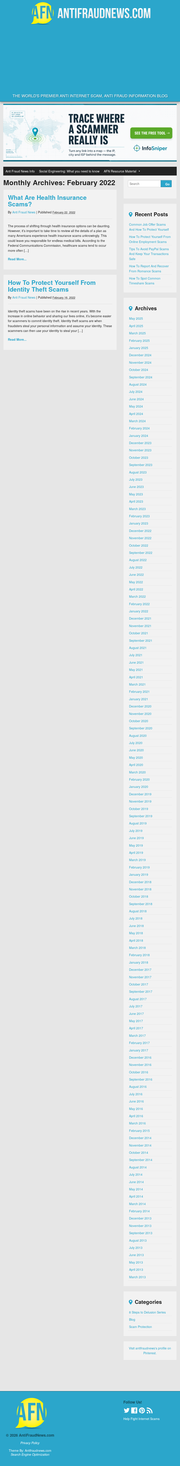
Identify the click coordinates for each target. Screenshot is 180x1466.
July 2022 (135, 567)
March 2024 (137, 421)
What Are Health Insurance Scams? (47, 201)
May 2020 (136, 757)
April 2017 (136, 1028)
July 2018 (135, 918)
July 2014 (135, 1174)
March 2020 (137, 772)
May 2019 (136, 845)
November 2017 (140, 977)
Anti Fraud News (23, 212)
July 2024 (135, 391)
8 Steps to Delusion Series (147, 1312)
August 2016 (138, 1086)
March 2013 (137, 1277)
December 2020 (140, 706)
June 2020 (136, 750)
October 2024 (138, 369)
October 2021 (138, 633)
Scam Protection (140, 1326)
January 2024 (138, 435)
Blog (132, 1319)
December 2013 (140, 1218)
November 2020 (140, 713)
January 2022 (138, 611)
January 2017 (138, 1050)
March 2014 (137, 1204)
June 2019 (136, 838)
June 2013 (136, 1255)
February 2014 (139, 1211)
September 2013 (140, 1233)
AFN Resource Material (120, 171)
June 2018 (136, 926)
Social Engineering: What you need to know (69, 171)
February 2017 (139, 1043)
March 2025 (137, 333)
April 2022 (136, 589)
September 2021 (140, 640)
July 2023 (135, 479)
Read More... (17, 259)
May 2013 (136, 1262)
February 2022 (139, 604)
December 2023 (140, 443)
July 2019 (135, 830)
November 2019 (140, 801)
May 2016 (136, 1108)
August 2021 (138, 647)
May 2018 (136, 933)
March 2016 (137, 1123)
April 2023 (136, 501)
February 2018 (139, 955)
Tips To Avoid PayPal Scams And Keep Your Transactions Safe (149, 254)
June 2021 (136, 662)
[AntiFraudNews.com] (90, 21)
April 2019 (136, 852)
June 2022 (136, 574)
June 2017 (136, 1013)
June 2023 (136, 486)
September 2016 (140, 1079)
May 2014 (136, 1189)
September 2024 (140, 377)
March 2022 (137, 596)
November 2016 (140, 1064)
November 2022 (140, 538)
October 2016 (138, 1072)
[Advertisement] (90, 58)
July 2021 (135, 655)
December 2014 (140, 1138)
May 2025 (136, 318)
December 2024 (140, 355)
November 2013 (140, 1225)
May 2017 (136, 1021)
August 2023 (138, 472)
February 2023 (139, 516)
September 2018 (140, 904)
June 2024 (136, 399)
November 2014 (140, 1145)
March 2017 (137, 1035)
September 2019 (140, 816)
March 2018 (137, 947)
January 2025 (138, 348)
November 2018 (140, 889)
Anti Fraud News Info (20, 171)
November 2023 (140, 450)
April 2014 (136, 1196)
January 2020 (138, 786)
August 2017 (138, 999)
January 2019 (138, 874)
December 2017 (140, 969)
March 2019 (137, 860)
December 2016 (140, 1057)
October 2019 (138, 809)
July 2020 (135, 743)
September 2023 (140, 465)
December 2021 (140, 618)
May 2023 (136, 494)
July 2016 (135, 1094)
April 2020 (136, 764)
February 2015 (139, 1130)
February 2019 (139, 867)
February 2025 (139, 340)
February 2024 (139, 428)
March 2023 (137, 509)
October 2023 (138, 457)
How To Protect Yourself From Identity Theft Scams (52, 286)
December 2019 (140, 794)
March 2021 (137, 684)
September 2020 (140, 728)
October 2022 (138, 545)
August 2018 (138, 911)
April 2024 (136, 413)
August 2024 (138, 384)
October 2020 (138, 721)
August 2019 (138, 823)
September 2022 (140, 552)
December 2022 (140, 530)
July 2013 (135, 1247)
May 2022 (136, 582)
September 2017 (140, 991)
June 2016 (136, 1101)
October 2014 (138, 1152)
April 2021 (136, 677)
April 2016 (136, 1116)
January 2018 (138, 962)
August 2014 (138, 1167)
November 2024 (140, 362)
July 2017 (135, 1006)
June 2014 (136, 1182)
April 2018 (136, 940)
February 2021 (139, 691)
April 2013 (136, 1269)
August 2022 (138, 560)
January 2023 (138, 523)
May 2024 (136, 406)
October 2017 (138, 984)
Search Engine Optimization (30, 1454)
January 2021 (138, 699)
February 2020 (139, 779)
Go (167, 184)
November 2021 (140, 626)
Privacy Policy (30, 1442)
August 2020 (138, 735)
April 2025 (136, 326)
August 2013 (138, 1240)
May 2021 (136, 669)
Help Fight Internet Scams (141, 1418)
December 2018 (140, 882)
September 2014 (140, 1160)
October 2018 (138, 896)
